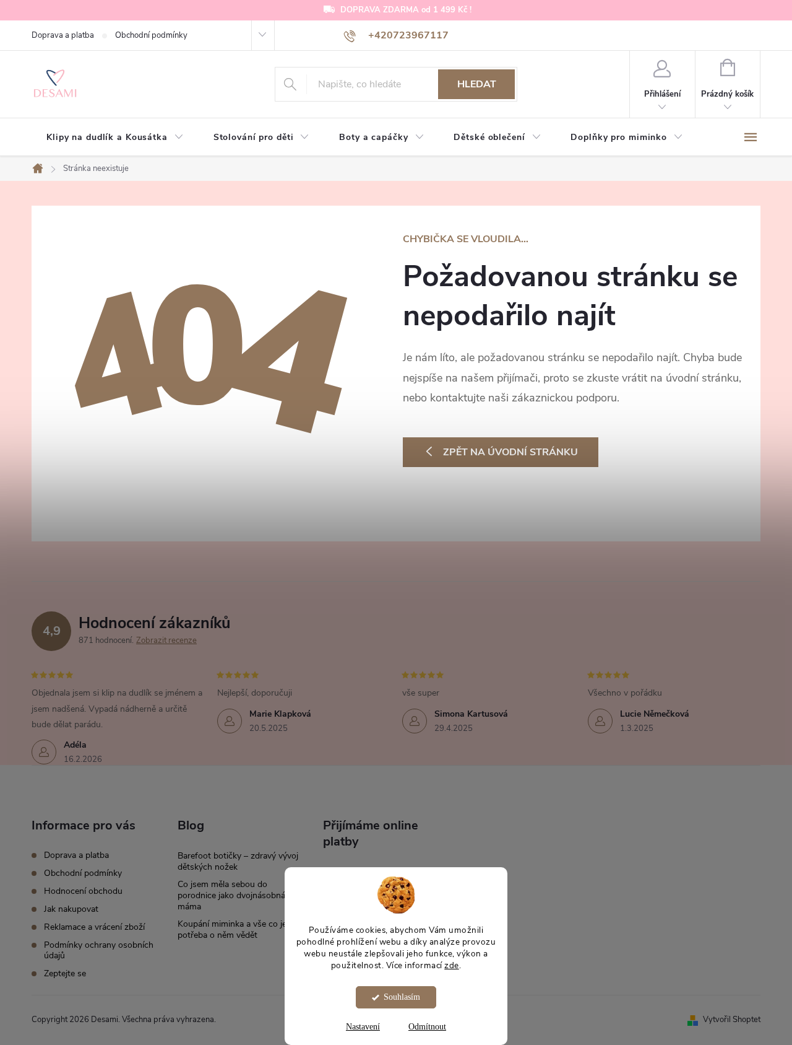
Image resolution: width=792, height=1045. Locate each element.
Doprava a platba (63, 35)
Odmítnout (427, 1026)
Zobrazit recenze (166, 640)
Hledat (476, 84)
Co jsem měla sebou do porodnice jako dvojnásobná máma (231, 895)
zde (451, 965)
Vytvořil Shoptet (731, 1019)
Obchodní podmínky (151, 35)
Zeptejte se (65, 973)
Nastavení (363, 1026)
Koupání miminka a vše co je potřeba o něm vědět (232, 929)
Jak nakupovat (71, 909)
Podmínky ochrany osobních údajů (98, 950)
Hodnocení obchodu (83, 891)
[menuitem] (115, 137)
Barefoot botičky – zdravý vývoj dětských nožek (238, 861)
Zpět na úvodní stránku (510, 452)
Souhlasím (402, 997)
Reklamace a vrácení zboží (94, 927)
